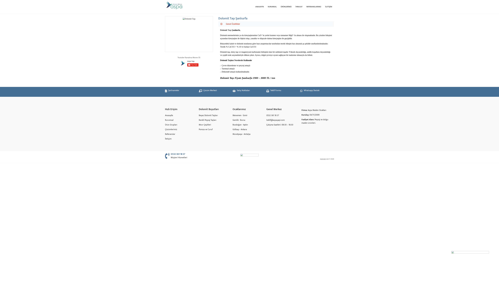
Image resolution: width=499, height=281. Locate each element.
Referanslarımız (313, 7)
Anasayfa (259, 7)
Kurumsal (272, 7)
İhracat (299, 7)
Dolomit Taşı (225, 30)
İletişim (328, 7)
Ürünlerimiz (286, 7)
